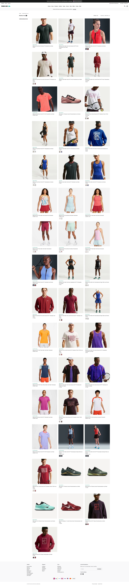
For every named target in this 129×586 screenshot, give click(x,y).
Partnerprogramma (60, 572)
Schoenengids (29, 574)
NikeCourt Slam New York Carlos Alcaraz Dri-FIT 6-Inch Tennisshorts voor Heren (68, 47)
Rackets (60, 6)
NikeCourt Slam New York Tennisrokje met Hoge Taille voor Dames (97, 282)
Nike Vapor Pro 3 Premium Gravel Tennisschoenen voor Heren (96, 486)
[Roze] (60, 218)
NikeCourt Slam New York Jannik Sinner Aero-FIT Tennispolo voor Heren (44, 80)
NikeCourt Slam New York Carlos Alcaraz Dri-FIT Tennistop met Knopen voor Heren (70, 385)
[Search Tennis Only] (125, 6)
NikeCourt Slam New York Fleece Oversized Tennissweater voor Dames (96, 149)
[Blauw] (86, 49)
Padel (80, 6)
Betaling (43, 569)
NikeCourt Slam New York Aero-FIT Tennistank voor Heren (69, 182)
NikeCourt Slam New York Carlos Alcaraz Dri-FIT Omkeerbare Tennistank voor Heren (96, 351)
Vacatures (59, 569)
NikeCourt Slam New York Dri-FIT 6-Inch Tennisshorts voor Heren (70, 79)
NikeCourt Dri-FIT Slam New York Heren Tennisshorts (42, 248)
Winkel (6, 3)
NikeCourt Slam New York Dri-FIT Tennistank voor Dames (95, 46)
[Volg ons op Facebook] (83, 574)
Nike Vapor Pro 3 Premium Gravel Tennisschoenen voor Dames (44, 521)
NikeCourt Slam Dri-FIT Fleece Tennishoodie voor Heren (95, 521)
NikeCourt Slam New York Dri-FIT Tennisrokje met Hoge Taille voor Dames (70, 452)
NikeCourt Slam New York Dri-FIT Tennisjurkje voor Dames (43, 148)
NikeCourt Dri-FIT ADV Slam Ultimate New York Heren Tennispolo (44, 384)
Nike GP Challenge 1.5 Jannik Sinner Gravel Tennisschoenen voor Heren (70, 522)
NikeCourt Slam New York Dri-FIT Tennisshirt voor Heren (42, 417)
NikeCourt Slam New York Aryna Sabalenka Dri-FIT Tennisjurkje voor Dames (70, 283)
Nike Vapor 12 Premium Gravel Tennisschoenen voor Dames (69, 114)
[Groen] (33, 252)
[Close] (127, 1)
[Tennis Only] (5, 6)
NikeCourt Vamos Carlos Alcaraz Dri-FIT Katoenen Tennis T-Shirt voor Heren (96, 115)
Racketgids (29, 572)
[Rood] (88, 49)
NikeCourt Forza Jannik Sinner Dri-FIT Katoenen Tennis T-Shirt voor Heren (71, 351)
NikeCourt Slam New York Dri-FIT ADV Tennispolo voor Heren (43, 451)
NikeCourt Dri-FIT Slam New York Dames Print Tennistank (43, 215)
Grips (71, 6)
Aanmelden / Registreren (124, 3)
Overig (77, 6)
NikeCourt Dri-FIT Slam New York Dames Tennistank (68, 215)
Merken (28, 569)
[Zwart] (33, 151)
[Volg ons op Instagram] (81, 574)
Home (20, 13)
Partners (9, 3)
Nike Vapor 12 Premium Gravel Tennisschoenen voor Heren (69, 486)
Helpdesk (2, 3)
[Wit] (33, 83)
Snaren (67, 6)
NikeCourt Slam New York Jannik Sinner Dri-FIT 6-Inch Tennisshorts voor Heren (97, 80)
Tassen (64, 6)
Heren (52, 6)
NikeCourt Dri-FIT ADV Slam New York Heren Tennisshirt (95, 417)
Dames (49, 6)
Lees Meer (74, 9)
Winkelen (43, 567)
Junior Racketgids (30, 573)
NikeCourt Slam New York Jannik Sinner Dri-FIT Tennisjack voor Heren (44, 316)
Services (28, 567)
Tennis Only (59, 567)
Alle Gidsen (29, 575)
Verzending (44, 568)
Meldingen (59, 566)
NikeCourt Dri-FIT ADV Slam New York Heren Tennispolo (42, 350)
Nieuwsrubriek (29, 566)
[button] (127, 6)
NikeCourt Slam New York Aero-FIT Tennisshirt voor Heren (43, 46)
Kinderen (56, 6)
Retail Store (59, 568)
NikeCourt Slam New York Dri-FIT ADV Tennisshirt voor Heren (43, 114)
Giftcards (28, 568)
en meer (74, 578)
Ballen (74, 6)
